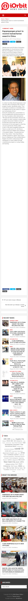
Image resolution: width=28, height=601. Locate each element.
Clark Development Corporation (15, 443)
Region (12, 421)
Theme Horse (16, 596)
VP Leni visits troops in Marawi (12, 300)
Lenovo (10, 460)
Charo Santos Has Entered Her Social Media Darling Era (18, 374)
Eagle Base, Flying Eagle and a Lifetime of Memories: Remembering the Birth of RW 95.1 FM (18, 364)
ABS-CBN (7, 439)
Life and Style (14, 339)
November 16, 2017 (7, 39)
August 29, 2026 (14, 327)
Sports (15, 410)
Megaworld (15, 459)
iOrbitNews (22, 327)
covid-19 (19, 448)
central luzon (8, 442)
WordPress (19, 598)
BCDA (8, 441)
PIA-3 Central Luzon (17, 429)
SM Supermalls (13, 469)
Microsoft (21, 460)
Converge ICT (20, 446)
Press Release (17, 39)
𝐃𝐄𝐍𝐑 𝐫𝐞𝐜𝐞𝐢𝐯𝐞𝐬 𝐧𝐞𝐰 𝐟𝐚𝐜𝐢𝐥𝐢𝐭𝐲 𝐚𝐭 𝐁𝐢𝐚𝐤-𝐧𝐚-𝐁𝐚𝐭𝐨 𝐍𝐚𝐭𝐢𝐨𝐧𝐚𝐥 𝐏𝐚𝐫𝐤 (17, 424)
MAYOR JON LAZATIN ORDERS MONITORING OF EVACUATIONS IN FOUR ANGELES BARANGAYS (17, 352)
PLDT (16, 464)
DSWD (5, 454)
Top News (19, 469)
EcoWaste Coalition (13, 454)
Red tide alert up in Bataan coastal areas (14, 305)
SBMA (20, 466)
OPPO (22, 462)
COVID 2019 (8, 451)
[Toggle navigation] (3, 15)
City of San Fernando (17, 442)
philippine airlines (10, 464)
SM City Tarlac (19, 468)
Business (12, 320)
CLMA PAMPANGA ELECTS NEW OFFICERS (18, 341)
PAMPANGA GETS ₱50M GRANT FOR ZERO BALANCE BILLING (18, 324)
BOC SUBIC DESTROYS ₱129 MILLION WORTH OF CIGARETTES (17, 333)
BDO (12, 441)
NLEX (17, 462)
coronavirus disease (9, 449)
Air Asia (13, 439)
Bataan (4, 441)
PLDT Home (14, 466)
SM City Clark (10, 468)
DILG (19, 453)
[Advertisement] (14, 202)
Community (6, 28)
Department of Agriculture (17, 451)
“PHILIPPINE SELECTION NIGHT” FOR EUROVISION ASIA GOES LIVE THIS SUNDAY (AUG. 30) (18, 401)
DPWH (23, 453)
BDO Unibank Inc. (18, 441)
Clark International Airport (14, 445)
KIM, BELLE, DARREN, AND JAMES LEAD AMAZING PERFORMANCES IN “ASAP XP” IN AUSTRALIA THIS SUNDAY (18, 387)
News (11, 28)
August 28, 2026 (14, 356)
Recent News (8, 318)
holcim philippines (13, 458)
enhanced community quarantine (13, 455)
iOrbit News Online (18, 594)
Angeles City (19, 439)
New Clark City (9, 462)
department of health (8, 453)
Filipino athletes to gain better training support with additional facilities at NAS (17, 414)
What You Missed (9, 475)
